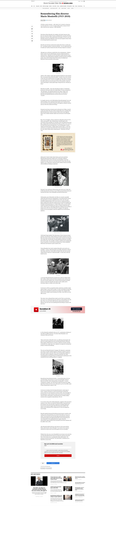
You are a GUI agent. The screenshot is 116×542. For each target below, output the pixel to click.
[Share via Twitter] (32, 29)
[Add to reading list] (32, 41)
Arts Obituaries (43, 468)
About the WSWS (64, 8)
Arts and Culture (49, 468)
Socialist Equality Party (53, 8)
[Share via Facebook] (32, 26)
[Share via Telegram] (32, 33)
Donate (72, 8)
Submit (58, 455)
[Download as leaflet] (32, 38)
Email (45, 445)
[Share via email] (32, 36)
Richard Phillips (43, 20)
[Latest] (34, 6)
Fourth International (46, 8)
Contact (79, 1)
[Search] (84, 6)
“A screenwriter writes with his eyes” (58, 436)
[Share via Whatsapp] (32, 31)
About (82, 1)
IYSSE (59, 8)
